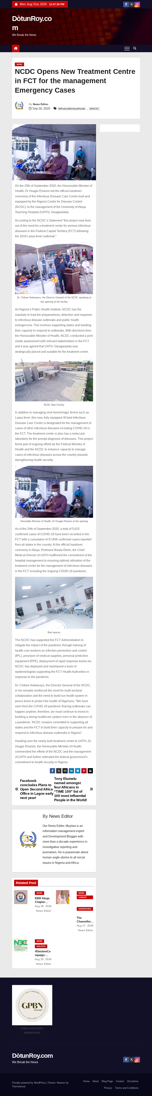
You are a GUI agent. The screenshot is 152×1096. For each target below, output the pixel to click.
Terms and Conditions (126, 1088)
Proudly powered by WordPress (29, 1082)
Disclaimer (132, 1081)
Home (86, 1081)
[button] (135, 48)
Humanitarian (85, 909)
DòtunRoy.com (32, 1055)
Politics (41, 946)
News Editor (40, 104)
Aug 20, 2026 (43, 959)
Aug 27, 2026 (85, 925)
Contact (120, 1081)
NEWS (19, 64)
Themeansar (18, 1086)
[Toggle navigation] (127, 48)
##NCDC (94, 108)
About (95, 1081)
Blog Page (107, 1081)
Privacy (108, 1088)
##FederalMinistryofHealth (71, 108)
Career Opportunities (85, 897)
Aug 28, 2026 (43, 906)
